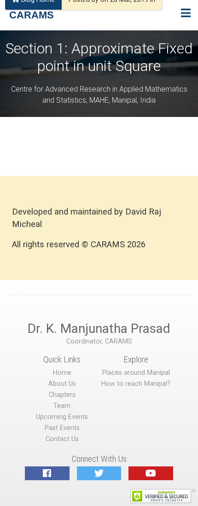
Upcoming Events (62, 417)
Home (62, 373)
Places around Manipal (136, 373)
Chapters (62, 395)
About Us (62, 384)
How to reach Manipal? (135, 384)
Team (61, 406)
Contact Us (62, 439)
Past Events (62, 428)
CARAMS (31, 15)
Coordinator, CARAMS (99, 341)
